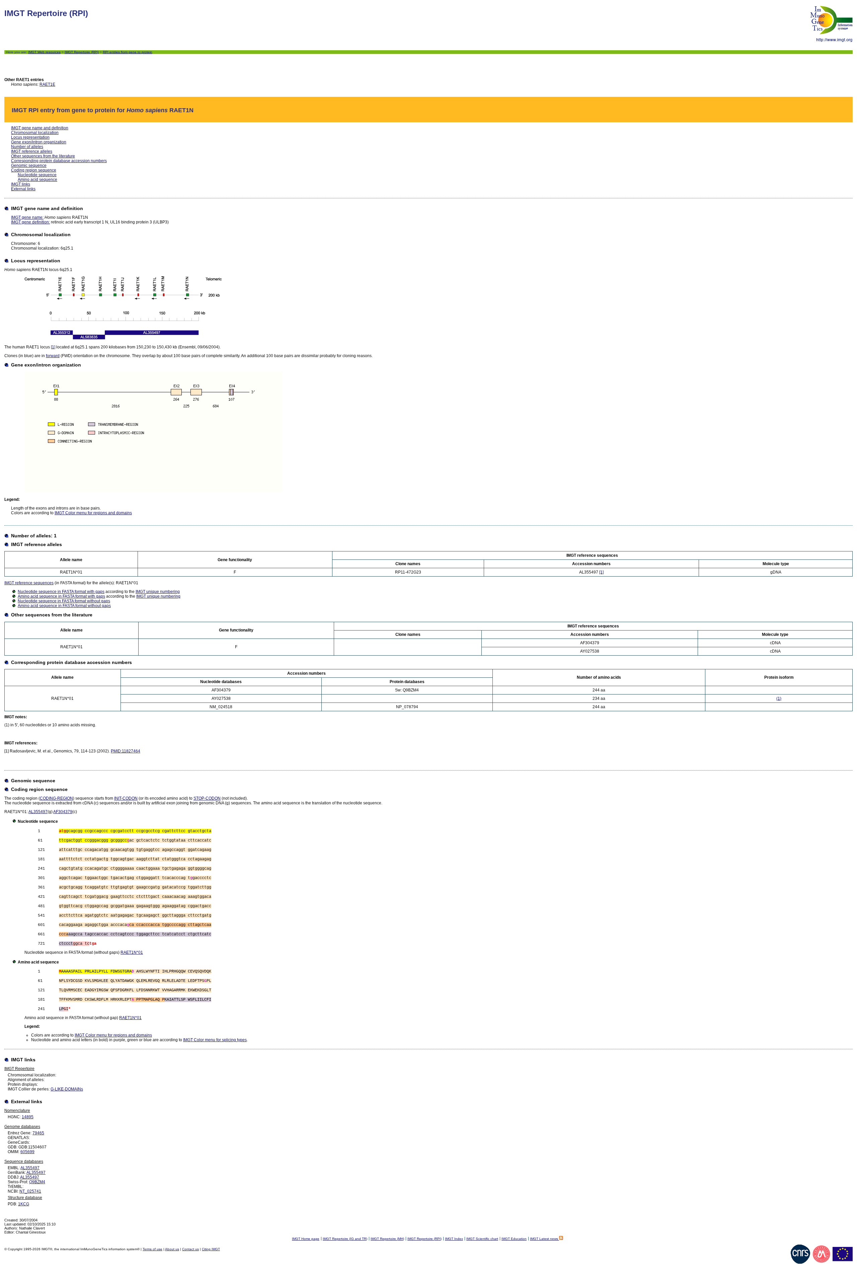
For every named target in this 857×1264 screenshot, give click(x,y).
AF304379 (62, 811)
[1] (53, 347)
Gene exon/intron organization (38, 142)
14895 (27, 1117)
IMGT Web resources (44, 52)
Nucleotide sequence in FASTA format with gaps (61, 591)
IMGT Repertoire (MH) (387, 1239)
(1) (778, 698)
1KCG (23, 1204)
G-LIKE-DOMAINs (67, 1089)
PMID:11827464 (125, 751)
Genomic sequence (29, 165)
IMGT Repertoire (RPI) (82, 52)
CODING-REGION (56, 798)
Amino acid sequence (37, 179)
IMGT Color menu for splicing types (215, 1040)
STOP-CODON (207, 798)
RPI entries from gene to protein (127, 52)
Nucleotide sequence (37, 175)
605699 (27, 1151)
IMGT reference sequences (29, 583)
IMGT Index (454, 1239)
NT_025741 (30, 1191)
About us (172, 1249)
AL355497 (38, 811)
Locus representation (30, 137)
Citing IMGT (211, 1249)
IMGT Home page (305, 1239)
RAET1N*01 (132, 952)
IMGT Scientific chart (482, 1239)
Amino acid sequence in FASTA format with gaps (61, 596)
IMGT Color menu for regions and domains (93, 513)
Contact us (190, 1249)
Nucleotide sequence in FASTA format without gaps (64, 601)
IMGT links (20, 184)
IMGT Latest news (544, 1239)
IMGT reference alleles (31, 151)
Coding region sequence (33, 170)
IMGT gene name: (27, 217)
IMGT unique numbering (158, 591)
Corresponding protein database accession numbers (59, 160)
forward (53, 355)
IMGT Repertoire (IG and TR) (345, 1239)
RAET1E (47, 84)
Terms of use (152, 1249)
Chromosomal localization (35, 132)
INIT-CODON (126, 798)
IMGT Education (514, 1239)
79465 (38, 1133)
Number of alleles (27, 146)
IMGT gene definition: (30, 222)
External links (23, 189)
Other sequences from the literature (43, 156)
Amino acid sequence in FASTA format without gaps (64, 605)
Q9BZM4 (37, 1182)
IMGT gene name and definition (39, 128)
